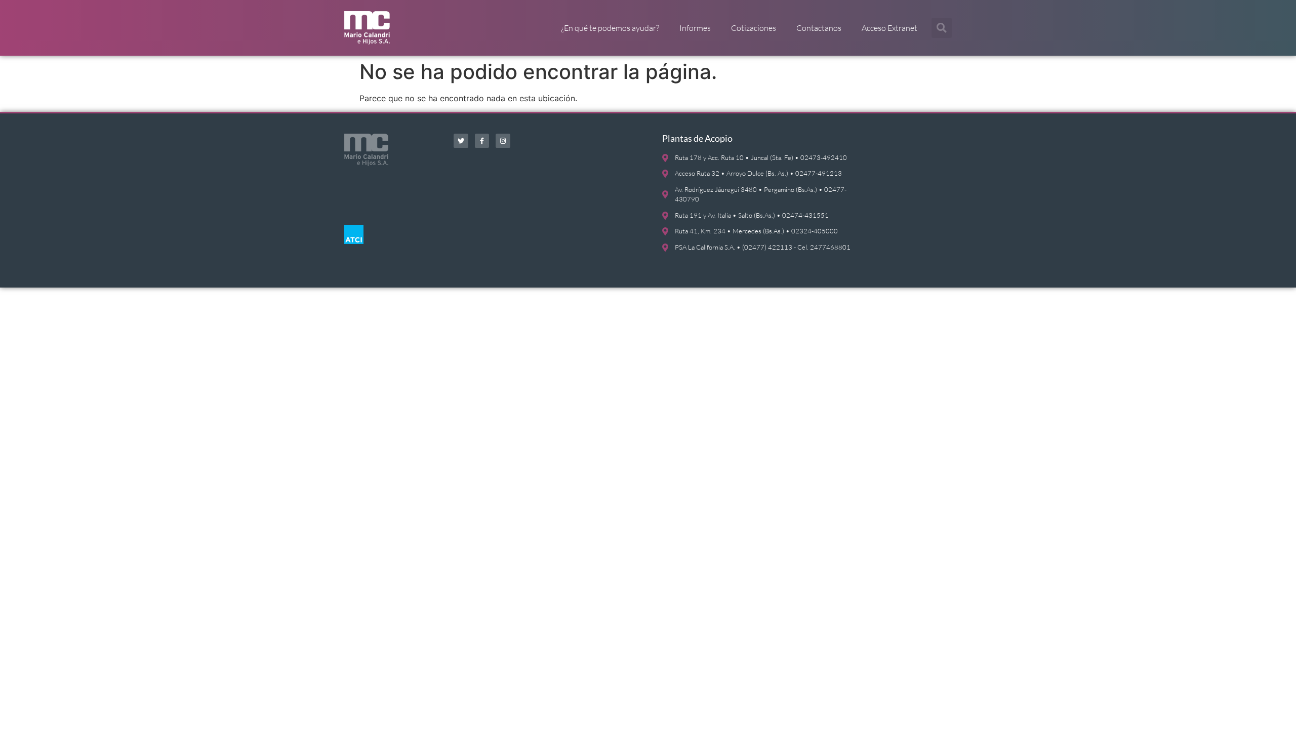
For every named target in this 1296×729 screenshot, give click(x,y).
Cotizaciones (753, 28)
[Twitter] (461, 141)
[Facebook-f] (482, 141)
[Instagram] (503, 141)
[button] (942, 28)
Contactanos (818, 28)
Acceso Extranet (889, 28)
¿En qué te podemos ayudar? (610, 28)
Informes (695, 28)
